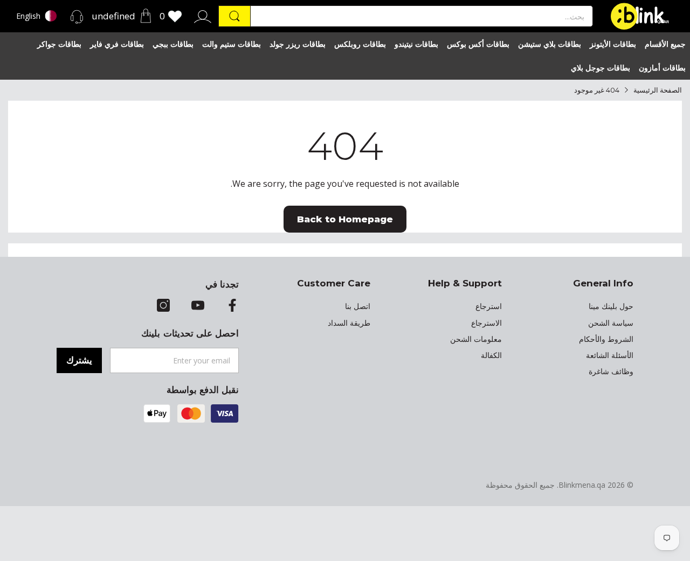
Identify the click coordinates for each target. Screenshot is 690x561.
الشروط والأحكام (606, 339)
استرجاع (488, 306)
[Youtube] (197, 306)
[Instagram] (163, 306)
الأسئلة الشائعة (609, 355)
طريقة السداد (349, 323)
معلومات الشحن (476, 339)
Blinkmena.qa (581, 485)
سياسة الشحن (610, 323)
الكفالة (491, 355)
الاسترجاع (486, 323)
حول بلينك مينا (611, 306)
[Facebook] (232, 306)
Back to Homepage (345, 219)
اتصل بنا (357, 306)
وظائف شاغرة (611, 371)
